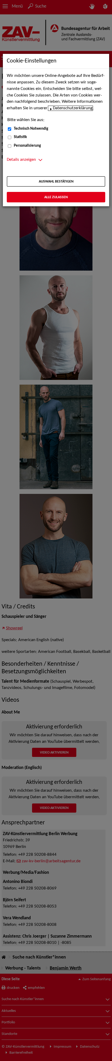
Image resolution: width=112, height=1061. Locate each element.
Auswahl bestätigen (56, 182)
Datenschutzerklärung (72, 108)
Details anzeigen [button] (21, 160)
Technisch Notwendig (31, 129)
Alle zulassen (56, 197)
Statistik (20, 137)
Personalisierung (27, 146)
